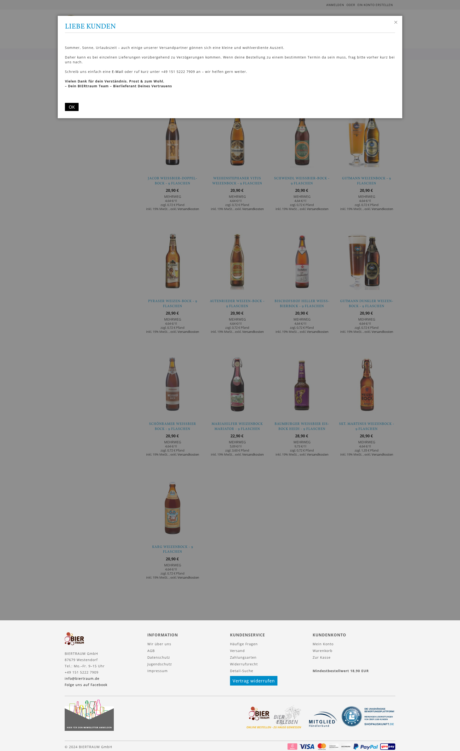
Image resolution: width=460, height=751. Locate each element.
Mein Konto (323, 644)
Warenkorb (323, 650)
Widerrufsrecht (244, 664)
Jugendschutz (159, 664)
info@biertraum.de (82, 678)
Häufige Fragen (244, 644)
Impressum (157, 671)
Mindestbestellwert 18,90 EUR (341, 671)
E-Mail (117, 71)
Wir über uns (159, 644)
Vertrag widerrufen (254, 681)
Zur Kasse (322, 657)
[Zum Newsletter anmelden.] (89, 729)
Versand (237, 650)
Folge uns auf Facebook (86, 684)
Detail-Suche (241, 671)
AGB (151, 650)
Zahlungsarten (243, 657)
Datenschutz (158, 657)
